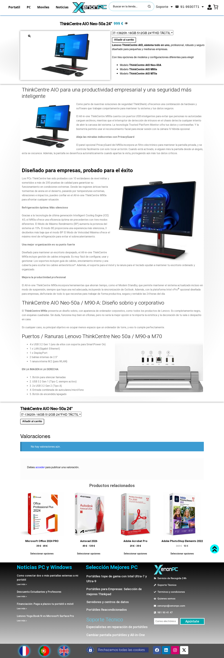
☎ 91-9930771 (187, 7)
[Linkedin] (166, 650)
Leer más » (22, 584)
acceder (40, 467)
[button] (29, 36)
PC (29, 7)
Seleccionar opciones (42, 553)
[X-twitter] (184, 650)
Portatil (14, 7)
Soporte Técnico (104, 619)
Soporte (162, 7)
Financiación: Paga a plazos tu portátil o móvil (45, 603)
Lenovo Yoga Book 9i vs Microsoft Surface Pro (45, 616)
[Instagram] (175, 650)
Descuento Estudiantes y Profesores (39, 591)
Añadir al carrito (124, 39)
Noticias (62, 7)
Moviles (43, 7)
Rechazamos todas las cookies (121, 650)
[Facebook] (157, 650)
